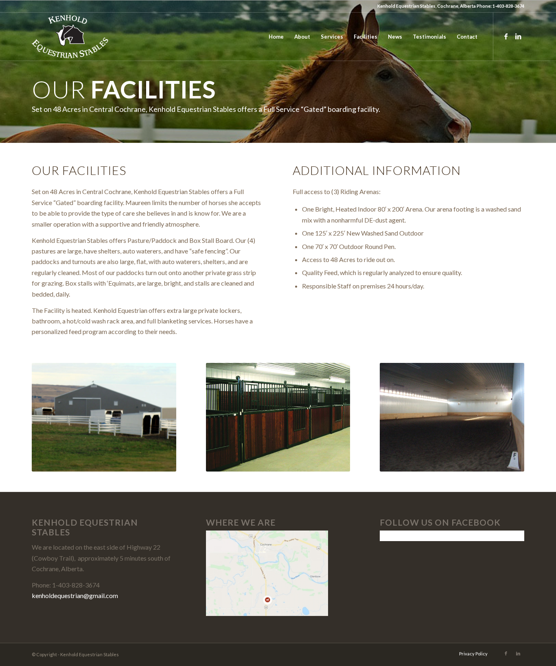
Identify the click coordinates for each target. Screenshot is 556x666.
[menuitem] (276, 37)
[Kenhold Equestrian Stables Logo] (70, 37)
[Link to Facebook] (506, 36)
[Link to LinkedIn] (518, 36)
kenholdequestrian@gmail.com (75, 595)
